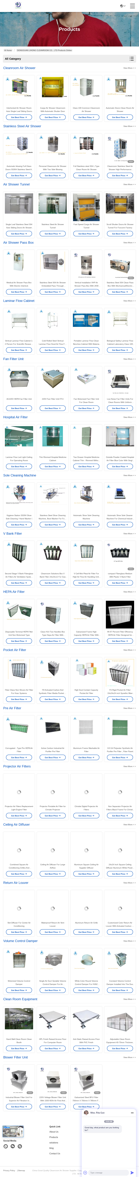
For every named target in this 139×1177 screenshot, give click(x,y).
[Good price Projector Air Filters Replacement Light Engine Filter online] (19, 789)
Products (53, 1137)
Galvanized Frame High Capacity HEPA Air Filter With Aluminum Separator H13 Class (86, 635)
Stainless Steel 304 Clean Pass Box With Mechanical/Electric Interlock (120, 285)
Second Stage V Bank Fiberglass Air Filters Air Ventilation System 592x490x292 (19, 576)
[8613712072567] (5, 1146)
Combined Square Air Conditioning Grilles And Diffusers (19, 867)
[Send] (132, 1173)
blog (51, 1148)
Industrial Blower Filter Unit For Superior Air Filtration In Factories (19, 1100)
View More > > (129, 68)
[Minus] (132, 1112)
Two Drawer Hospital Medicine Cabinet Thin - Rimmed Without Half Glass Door (86, 460)
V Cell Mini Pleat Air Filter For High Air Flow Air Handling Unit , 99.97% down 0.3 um (86, 576)
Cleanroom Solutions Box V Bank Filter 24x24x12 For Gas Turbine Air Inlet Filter (53, 576)
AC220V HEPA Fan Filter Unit (19, 399)
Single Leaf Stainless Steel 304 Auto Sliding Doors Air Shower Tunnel (19, 227)
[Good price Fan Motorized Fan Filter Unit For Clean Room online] (86, 382)
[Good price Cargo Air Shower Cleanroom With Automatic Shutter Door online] (53, 91)
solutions (53, 1143)
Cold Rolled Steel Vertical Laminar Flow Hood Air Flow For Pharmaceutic (53, 344)
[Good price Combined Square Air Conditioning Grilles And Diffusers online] (19, 848)
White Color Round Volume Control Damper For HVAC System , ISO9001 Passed (86, 984)
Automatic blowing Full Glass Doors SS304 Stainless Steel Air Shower (19, 169)
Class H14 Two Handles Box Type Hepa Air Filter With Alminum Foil (53, 635)
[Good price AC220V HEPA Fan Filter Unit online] (19, 382)
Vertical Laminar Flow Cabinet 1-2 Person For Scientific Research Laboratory (19, 344)
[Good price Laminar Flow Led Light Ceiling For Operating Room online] (19, 440)
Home (9, 50)
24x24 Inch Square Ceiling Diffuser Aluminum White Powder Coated (120, 867)
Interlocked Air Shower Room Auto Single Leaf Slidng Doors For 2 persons (19, 111)
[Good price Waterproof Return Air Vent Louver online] (53, 906)
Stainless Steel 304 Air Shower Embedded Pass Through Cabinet (53, 285)
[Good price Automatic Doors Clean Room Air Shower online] (120, 91)
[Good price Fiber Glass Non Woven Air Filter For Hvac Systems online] (19, 673)
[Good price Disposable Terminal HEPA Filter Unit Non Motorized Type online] (19, 615)
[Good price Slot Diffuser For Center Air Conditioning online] (19, 906)
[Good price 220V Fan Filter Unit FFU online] (53, 382)
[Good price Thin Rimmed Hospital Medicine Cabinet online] (53, 440)
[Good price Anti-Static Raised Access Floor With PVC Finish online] (86, 1022)
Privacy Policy (9, 1170)
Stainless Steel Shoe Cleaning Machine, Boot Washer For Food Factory (53, 518)
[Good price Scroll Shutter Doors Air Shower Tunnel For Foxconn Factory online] (120, 207)
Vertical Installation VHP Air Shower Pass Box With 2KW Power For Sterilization (86, 285)
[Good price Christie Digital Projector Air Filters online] (86, 789)
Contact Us (54, 1153)
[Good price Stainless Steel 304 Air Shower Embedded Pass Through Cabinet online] (53, 266)
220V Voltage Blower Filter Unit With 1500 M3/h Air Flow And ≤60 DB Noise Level (52, 1100)
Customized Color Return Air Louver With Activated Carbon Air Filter (120, 926)
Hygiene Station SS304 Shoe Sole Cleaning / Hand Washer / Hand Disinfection (19, 518)
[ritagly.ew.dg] (19, 1146)
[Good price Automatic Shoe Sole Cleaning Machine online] (86, 498)
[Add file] (85, 1173)
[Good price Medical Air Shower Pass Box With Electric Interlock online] (19, 266)
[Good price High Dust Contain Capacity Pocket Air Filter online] (86, 673)
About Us (53, 1132)
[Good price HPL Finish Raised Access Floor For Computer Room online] (53, 1022)
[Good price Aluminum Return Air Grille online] (86, 906)
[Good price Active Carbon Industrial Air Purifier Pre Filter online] (53, 731)
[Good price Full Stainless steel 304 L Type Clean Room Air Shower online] (86, 149)
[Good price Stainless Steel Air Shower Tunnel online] (53, 207)
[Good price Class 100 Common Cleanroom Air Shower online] (86, 91)
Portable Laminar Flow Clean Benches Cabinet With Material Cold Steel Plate (86, 344)
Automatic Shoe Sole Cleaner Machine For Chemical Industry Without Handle (120, 518)
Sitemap (21, 1170)
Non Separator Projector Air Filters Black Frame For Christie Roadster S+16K (120, 809)
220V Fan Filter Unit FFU (53, 399)
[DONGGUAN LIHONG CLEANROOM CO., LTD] (18, 6)
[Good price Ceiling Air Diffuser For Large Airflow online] (53, 848)
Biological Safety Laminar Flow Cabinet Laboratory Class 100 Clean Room (120, 344)
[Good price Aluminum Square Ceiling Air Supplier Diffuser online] (86, 848)
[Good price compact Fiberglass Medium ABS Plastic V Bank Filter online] (120, 557)
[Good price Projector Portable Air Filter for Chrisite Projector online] (53, 789)
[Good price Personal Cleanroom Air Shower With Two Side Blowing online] (53, 149)
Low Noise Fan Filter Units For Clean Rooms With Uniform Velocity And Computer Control (120, 402)
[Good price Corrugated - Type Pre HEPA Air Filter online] (19, 731)
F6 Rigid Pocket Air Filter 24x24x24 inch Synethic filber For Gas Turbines (120, 693)
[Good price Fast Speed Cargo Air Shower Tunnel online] (86, 207)
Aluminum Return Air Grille (86, 923)
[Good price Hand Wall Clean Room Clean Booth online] (19, 1022)
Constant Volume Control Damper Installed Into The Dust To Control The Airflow (120, 984)
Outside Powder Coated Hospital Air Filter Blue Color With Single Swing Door (120, 460)
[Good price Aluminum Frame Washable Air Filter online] (86, 731)
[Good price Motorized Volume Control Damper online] (19, 964)
